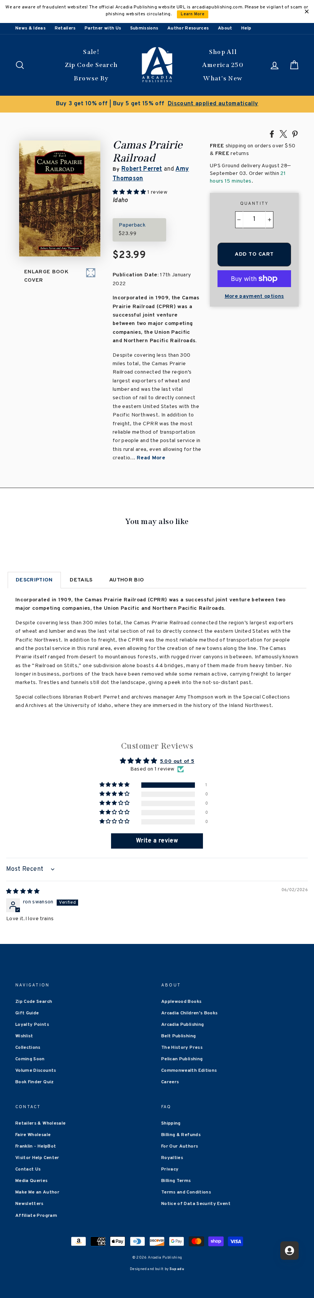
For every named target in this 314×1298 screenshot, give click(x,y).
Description (34, 580)
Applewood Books (181, 1002)
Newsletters (29, 1204)
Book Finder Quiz (34, 1082)
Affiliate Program (36, 1216)
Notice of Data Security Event (196, 1204)
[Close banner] (306, 11)
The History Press (182, 1048)
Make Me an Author (37, 1192)
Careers (170, 1082)
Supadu (177, 1269)
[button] (115, 785)
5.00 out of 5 (177, 761)
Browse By (91, 78)
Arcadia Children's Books (189, 1013)
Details (81, 580)
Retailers (65, 28)
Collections (28, 1048)
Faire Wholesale (33, 1135)
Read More (151, 458)
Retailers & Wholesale (40, 1123)
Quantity (254, 203)
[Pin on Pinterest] (295, 133)
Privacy (169, 1169)
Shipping (171, 1123)
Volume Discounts (35, 1071)
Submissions (144, 28)
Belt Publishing (178, 1036)
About (225, 28)
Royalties (172, 1158)
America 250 (223, 65)
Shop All (223, 52)
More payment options (254, 296)
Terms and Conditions (186, 1192)
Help (246, 28)
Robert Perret (141, 169)
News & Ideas (30, 28)
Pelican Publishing (182, 1059)
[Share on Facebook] (272, 133)
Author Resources (188, 28)
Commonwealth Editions (189, 1071)
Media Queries (31, 1181)
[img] (23, 891)
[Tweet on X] (283, 133)
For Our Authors (179, 1146)
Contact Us (28, 1169)
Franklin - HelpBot (35, 1146)
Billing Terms (176, 1181)
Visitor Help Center (37, 1158)
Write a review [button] (157, 841)
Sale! (91, 52)
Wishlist (24, 1036)
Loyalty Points (32, 1025)
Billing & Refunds (181, 1135)
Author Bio (126, 580)
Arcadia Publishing (182, 1025)
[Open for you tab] (289, 1250)
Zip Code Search (91, 65)
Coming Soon (30, 1059)
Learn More (192, 14)
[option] (157, 104)
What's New (222, 78)
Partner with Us (103, 28)
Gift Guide (27, 1013)
